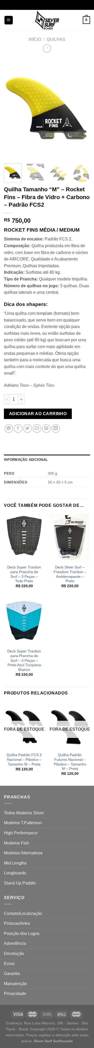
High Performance (21, 833)
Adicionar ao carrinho (38, 413)
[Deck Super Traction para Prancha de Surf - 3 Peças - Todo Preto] (24, 538)
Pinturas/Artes (17, 923)
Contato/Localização (23, 913)
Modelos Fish (16, 843)
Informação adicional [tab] (26, 460)
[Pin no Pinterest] (46, 428)
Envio (9, 963)
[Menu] (8, 20)
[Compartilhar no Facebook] (18, 428)
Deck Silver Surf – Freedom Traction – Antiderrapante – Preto (70, 574)
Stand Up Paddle (20, 883)
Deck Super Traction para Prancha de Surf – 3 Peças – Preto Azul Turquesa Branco (24, 660)
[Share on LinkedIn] (55, 428)
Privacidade (15, 993)
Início (35, 39)
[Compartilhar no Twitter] (27, 428)
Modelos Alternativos (23, 853)
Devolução (14, 953)
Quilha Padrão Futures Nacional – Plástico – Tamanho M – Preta (70, 762)
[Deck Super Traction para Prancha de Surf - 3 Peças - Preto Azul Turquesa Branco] (24, 622)
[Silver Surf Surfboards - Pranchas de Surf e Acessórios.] (47, 20)
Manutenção (15, 983)
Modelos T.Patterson (23, 823)
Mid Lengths (15, 863)
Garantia (12, 973)
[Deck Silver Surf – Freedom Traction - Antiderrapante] (70, 538)
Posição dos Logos (21, 933)
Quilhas (56, 39)
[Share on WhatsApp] (8, 428)
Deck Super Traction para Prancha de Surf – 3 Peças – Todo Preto (24, 574)
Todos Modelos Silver (24, 813)
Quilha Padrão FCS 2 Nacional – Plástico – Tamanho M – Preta (24, 759)
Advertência (15, 943)
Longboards (15, 873)
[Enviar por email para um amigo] (37, 428)
